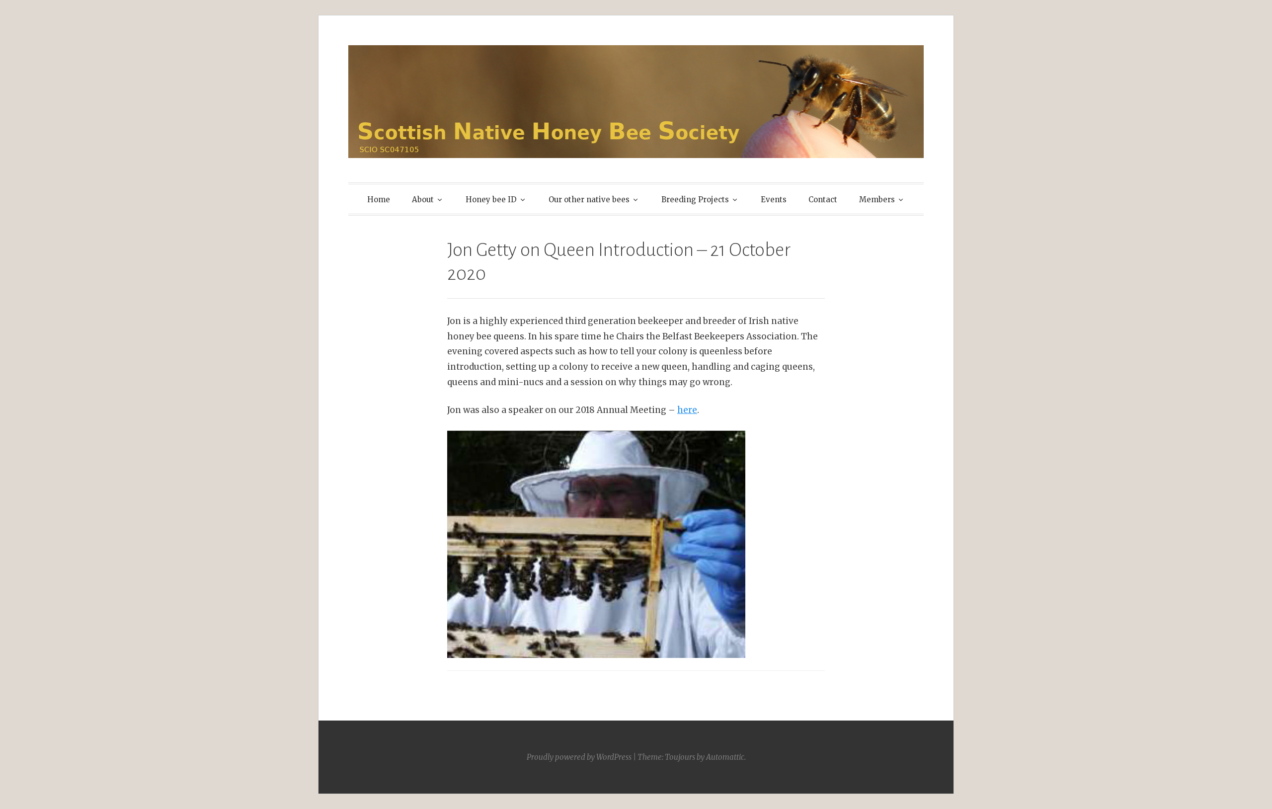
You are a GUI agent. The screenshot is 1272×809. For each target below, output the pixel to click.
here (687, 409)
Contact (822, 199)
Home (378, 199)
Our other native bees (589, 199)
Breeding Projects (695, 199)
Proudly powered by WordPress (579, 757)
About (423, 199)
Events (774, 199)
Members (877, 199)
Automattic (725, 757)
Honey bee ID (491, 199)
